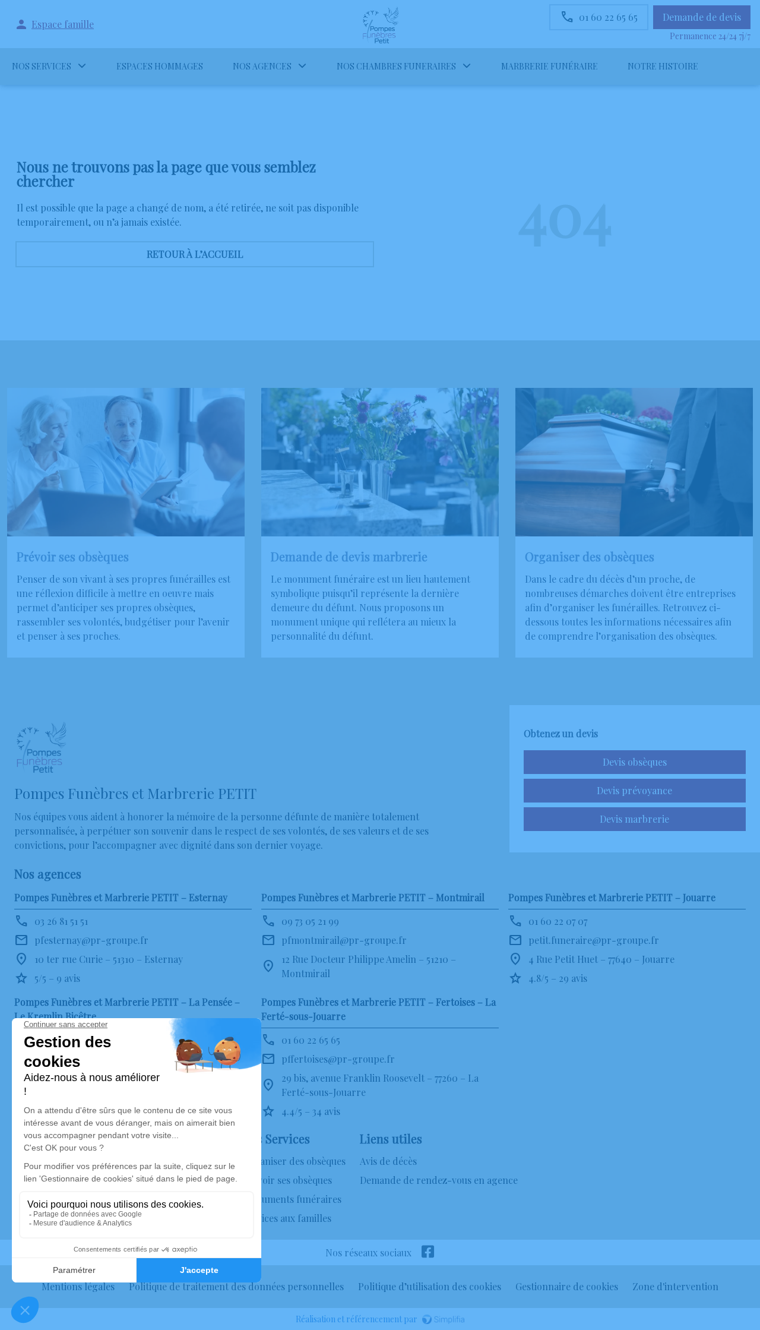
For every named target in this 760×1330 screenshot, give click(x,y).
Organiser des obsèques (294, 1161)
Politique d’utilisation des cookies (429, 1286)
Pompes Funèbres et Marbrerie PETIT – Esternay (120, 897)
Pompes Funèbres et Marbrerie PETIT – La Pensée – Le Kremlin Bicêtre (127, 1009)
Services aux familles (286, 1218)
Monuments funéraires (291, 1199)
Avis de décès (388, 1161)
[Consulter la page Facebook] (428, 1252)
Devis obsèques (635, 762)
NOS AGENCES (262, 66)
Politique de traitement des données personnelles (236, 1286)
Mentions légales (78, 1286)
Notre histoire (663, 66)
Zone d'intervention (675, 1286)
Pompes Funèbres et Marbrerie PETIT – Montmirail (372, 897)
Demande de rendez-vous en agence (439, 1180)
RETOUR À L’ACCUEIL (195, 254)
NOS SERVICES (41, 66)
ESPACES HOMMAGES (159, 66)
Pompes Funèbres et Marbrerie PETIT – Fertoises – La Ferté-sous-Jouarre (378, 1009)
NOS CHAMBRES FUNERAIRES (396, 66)
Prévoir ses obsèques (287, 1180)
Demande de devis (702, 17)
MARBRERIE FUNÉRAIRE (549, 66)
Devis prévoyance (634, 790)
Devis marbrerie (634, 819)
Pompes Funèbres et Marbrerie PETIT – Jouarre (611, 897)
